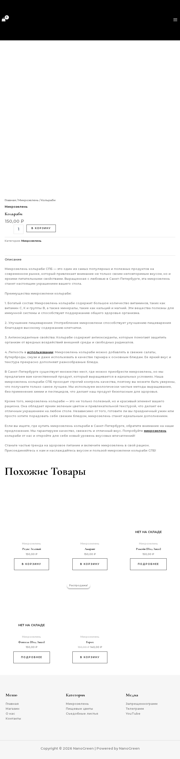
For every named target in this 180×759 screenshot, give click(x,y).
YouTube (133, 713)
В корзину (41, 228)
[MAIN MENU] (175, 19)
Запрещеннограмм (142, 703)
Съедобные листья (82, 713)
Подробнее (148, 564)
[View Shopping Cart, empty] (3, 19)
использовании (40, 352)
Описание (13, 259)
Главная (10, 200)
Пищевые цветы (79, 708)
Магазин (12, 708)
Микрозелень (28, 200)
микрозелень (155, 431)
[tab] (13, 259)
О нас (10, 713)
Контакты (13, 718)
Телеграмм (135, 708)
